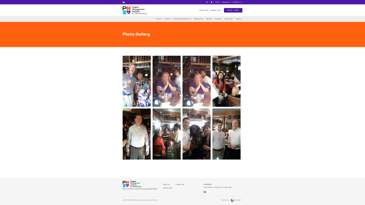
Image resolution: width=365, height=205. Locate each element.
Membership (198, 19)
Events (167, 19)
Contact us (180, 184)
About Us (166, 184)
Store (217, 2)
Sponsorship (229, 19)
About (159, 19)
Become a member (233, 10)
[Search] (207, 2)
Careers (238, 19)
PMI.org (225, 2)
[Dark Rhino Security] (236, 200)
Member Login (216, 10)
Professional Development (181, 19)
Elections (209, 19)
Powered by (225, 200)
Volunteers (218, 19)
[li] (124, 2)
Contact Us (236, 2)
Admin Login (203, 10)
